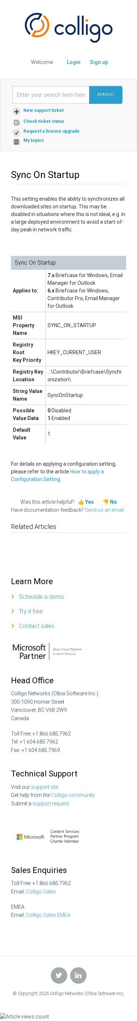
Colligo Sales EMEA (48, 915)
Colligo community (73, 795)
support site (44, 787)
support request (51, 803)
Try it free (31, 611)
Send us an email (104, 510)
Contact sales (36, 626)
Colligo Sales (41, 892)
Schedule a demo (41, 596)
